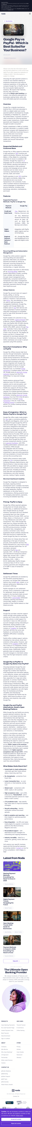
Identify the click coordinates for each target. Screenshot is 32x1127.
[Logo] (3, 13)
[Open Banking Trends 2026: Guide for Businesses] (12, 920)
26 (11, 460)
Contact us (19, 848)
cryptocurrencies (20, 319)
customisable (16, 598)
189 (17, 153)
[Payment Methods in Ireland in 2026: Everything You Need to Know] (12, 944)
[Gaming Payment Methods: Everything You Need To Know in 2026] (12, 870)
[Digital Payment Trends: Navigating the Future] (12, 896)
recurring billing (12, 271)
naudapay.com (10, 9)
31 (24, 161)
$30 (27, 544)
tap (15, 308)
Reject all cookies (16, 1123)
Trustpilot (13, 628)
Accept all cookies (16, 1119)
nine (6, 419)
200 (19, 176)
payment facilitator (12, 443)
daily (17, 582)
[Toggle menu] (29, 14)
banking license (9, 402)
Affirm (8, 300)
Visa (16, 211)
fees (16, 550)
